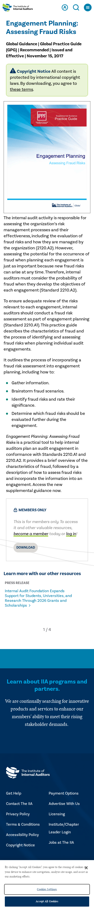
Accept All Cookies (47, 901)
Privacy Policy (18, 814)
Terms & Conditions (23, 824)
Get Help (13, 793)
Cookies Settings (47, 889)
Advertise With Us (64, 803)
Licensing (57, 814)
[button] (44, 629)
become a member (30, 534)
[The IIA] (17, 9)
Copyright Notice (20, 845)
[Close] (86, 868)
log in (71, 534)
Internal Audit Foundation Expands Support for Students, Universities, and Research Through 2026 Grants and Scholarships (38, 598)
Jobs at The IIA (61, 842)
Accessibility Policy (22, 834)
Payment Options (64, 793)
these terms (21, 89)
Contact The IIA (19, 803)
